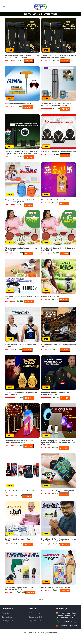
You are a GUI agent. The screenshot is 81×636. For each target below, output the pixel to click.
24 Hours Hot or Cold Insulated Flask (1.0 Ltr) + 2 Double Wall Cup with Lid (57, 104)
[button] (4, 6)
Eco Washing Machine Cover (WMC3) (55, 587)
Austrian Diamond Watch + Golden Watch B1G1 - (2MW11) (21, 393)
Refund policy (34, 613)
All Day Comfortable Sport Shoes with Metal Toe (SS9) (58, 345)
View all (40, 599)
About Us (5, 613)
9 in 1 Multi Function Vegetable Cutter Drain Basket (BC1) (22, 297)
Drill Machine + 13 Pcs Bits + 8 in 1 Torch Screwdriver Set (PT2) (20, 588)
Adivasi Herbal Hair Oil (50, 296)
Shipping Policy (35, 621)
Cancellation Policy (36, 617)
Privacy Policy (7, 621)
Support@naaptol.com (68, 626)
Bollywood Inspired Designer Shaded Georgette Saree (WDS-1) (19, 442)
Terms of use (7, 617)
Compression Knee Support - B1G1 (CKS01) (57, 491)
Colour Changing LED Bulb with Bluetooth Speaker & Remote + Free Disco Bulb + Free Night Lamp (58, 443)
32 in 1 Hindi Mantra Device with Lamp (56, 200)
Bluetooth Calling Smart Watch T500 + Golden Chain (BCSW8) (56, 393)
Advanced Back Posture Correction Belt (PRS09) (20, 345)
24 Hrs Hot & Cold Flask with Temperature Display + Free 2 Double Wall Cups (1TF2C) (21, 153)
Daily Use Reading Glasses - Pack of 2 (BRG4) (19, 540)
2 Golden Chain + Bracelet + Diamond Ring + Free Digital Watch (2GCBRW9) (22, 56)
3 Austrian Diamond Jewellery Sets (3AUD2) (58, 152)
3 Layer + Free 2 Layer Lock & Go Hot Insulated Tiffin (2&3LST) (19, 201)
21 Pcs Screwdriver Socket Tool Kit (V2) (20, 103)
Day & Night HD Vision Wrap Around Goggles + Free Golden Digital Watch (58, 540)
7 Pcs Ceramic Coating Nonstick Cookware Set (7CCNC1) (21, 249)
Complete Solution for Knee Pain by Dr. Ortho (20, 492)
